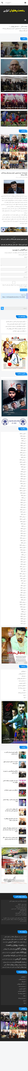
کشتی (13, 967)
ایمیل (26, 272)
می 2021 (23, 583)
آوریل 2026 (23, 443)
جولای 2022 (22, 550)
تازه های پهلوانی (15, 27)
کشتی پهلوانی (9, 967)
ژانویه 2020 (23, 621)
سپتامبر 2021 (22, 574)
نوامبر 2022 (22, 540)
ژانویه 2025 (23, 479)
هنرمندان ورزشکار (21, 693)
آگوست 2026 (22, 434)
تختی (5, 937)
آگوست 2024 (22, 491)
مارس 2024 (22, 502)
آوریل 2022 (23, 557)
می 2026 (23, 441)
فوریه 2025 (23, 476)
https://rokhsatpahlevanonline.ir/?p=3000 (13, 297)
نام (26, 267)
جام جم (18, 939)
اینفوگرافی (23, 671)
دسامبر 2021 (22, 566)
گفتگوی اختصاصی (21, 685)
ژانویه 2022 (23, 564)
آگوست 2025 (22, 462)
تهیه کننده (23, 939)
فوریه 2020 (23, 619)
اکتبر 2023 (23, 514)
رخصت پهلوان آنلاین (16, 947)
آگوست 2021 (22, 576)
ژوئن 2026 (23, 438)
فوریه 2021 (23, 590)
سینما (10, 952)
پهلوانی (22, 967)
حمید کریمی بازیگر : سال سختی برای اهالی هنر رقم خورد (14, 245)
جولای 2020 (22, 607)
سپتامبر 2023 (22, 517)
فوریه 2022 (23, 562)
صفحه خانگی (24, 27)
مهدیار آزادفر (8, 959)
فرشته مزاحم (10, 955)
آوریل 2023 (23, 528)
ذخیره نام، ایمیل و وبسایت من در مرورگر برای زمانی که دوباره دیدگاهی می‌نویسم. (14, 286)
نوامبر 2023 (22, 512)
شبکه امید (7, 952)
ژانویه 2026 (23, 450)
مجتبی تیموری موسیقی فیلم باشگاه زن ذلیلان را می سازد (14, 239)
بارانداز (19, 937)
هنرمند (23, 962)
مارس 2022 (22, 559)
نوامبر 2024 (22, 483)
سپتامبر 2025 (22, 460)
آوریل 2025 (23, 472)
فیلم (4, 956)
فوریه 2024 (23, 505)
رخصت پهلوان (18, 945)
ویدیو (24, 695)
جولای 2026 (22, 436)
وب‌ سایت (25, 277)
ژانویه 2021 (23, 593)
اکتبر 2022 (23, 543)
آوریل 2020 (23, 614)
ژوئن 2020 (23, 609)
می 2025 (23, 469)
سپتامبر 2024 (22, 488)
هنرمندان (18, 962)
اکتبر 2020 (23, 600)
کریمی (16, 967)
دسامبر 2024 (22, 481)
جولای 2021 (22, 578)
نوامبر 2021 (22, 569)
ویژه (24, 697)
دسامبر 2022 (22, 538)
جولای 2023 (22, 521)
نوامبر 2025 (22, 455)
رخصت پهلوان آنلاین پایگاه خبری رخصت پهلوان (14, 11)
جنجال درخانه (20, 942)
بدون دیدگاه (18, 177)
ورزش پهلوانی (17, 965)
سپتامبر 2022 (22, 545)
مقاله (24, 690)
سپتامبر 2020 (22, 602)
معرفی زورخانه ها (21, 688)
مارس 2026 (22, 445)
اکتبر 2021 (23, 571)
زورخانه (23, 952)
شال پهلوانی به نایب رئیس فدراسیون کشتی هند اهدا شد (11, 810)
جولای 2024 (22, 493)
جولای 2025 (22, 464)
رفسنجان (12, 949)
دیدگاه (25, 257)
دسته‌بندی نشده (22, 681)
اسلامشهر (22, 937)
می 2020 (23, 612)
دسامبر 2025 (22, 453)
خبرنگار (6, 942)
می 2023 (23, 526)
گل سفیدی (4, 967)
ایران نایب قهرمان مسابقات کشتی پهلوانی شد (16, 328)
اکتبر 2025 (23, 457)
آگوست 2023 (22, 519)
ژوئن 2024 (23, 495)
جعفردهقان (8, 939)
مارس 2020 (22, 616)
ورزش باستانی (9, 962)
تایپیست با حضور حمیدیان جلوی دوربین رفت (16, 324)
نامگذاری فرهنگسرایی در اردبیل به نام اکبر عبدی (15, 326)
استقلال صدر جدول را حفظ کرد (19, 331)
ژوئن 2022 (23, 552)
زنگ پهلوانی (6, 949)
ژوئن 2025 (23, 467)
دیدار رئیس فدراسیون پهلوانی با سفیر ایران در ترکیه (11, 819)
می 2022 (23, 555)
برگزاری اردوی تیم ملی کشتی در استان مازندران (15, 321)
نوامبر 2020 (22, 597)
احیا (25, 937)
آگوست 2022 (22, 547)
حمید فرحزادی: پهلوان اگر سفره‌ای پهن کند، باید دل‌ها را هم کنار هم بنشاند (10, 829)
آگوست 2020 (22, 604)
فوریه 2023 (23, 533)
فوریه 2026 (23, 448)
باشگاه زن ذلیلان (10, 937)
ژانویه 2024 (23, 507)
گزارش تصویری (22, 683)
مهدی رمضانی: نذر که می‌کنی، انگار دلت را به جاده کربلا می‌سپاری (10, 838)
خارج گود (23, 676)
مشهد (11, 959)
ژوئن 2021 (23, 581)
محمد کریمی (20, 959)
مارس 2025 (22, 474)
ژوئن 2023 (23, 524)
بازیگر (16, 937)
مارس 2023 (22, 531)
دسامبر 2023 (22, 510)
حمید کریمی (12, 941)
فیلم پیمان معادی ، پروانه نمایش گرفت (10, 800)
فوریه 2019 (23, 623)
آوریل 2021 (23, 585)
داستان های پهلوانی (21, 678)
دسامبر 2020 (22, 595)
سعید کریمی (15, 952)
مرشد (14, 959)
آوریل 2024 (23, 500)
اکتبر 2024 (23, 486)
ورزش (13, 962)
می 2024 (23, 498)
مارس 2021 (22, 588)
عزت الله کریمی (19, 956)
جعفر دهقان (13, 939)
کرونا (18, 967)
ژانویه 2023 (23, 536)
